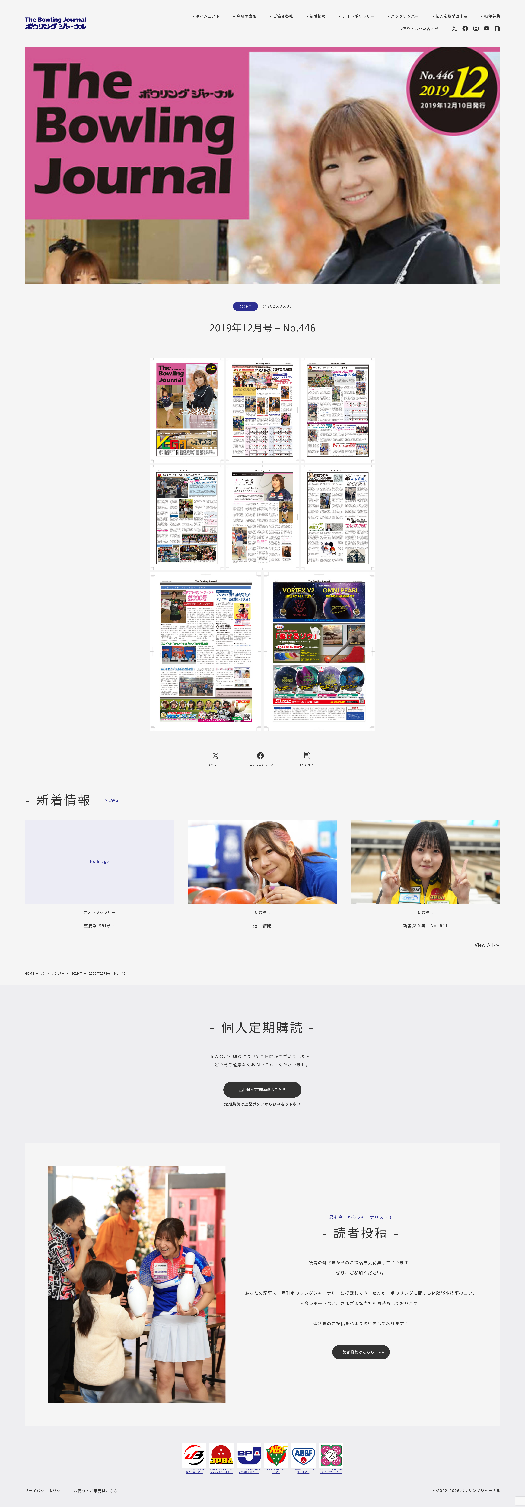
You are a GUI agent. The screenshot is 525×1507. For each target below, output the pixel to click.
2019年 (76, 973)
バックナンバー (53, 973)
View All (484, 945)
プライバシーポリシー (45, 1490)
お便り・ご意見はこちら (96, 1490)
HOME (29, 973)
